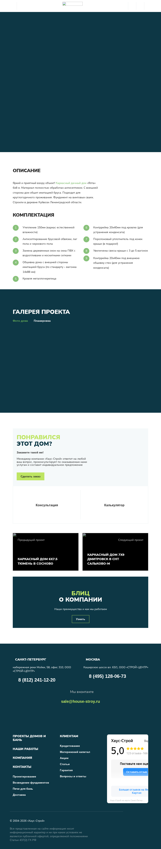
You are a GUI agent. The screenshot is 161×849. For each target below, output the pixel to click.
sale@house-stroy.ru (80, 701)
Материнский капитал (75, 751)
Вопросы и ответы (73, 776)
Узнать (80, 619)
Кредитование (70, 745)
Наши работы (25, 749)
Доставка (19, 794)
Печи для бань (23, 788)
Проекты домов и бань (29, 738)
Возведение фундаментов (31, 782)
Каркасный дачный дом (71, 183)
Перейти (96, 518)
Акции (64, 758)
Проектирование (24, 776)
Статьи (65, 764)
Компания (22, 758)
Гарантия (66, 770)
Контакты (22, 767)
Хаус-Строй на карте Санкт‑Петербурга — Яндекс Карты (129, 800)
